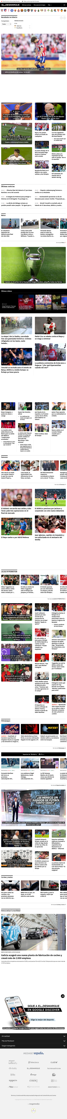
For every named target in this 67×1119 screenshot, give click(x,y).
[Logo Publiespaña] (33, 1087)
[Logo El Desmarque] (33, 1068)
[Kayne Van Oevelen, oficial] (25, 406)
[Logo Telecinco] (33, 1062)
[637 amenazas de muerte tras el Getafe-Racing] (59, 168)
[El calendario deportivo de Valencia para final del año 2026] (10, 223)
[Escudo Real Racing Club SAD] (38, 10)
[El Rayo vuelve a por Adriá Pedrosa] (16, 526)
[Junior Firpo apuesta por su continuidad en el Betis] (59, 406)
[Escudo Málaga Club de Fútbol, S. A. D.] (31, 10)
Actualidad (6, 1036)
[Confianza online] (33, 1112)
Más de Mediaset (8, 1041)
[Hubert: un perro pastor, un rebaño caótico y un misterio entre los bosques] (49, 729)
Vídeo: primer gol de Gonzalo (31, 1)
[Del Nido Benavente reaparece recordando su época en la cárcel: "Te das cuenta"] (49, 465)
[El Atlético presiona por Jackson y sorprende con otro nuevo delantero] (50, 497)
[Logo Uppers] (12, 1081)
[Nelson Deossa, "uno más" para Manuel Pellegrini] (42, 658)
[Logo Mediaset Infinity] (13, 1062)
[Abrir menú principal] (64, 5)
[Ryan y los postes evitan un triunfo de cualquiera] (42, 127)
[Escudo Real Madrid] (51, 10)
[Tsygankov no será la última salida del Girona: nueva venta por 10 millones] (59, 657)
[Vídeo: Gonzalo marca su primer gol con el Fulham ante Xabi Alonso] (16, 156)
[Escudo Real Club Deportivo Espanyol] (18, 10)
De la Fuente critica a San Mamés (11, 1)
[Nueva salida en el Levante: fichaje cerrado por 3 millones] (59, 424)
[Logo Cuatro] (54, 1062)
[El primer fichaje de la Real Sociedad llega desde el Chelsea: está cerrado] (42, 145)
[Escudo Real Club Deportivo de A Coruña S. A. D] (45, 10)
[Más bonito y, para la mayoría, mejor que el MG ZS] (49, 885)
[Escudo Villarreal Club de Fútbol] (65, 10)
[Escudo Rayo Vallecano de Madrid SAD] (41, 10)
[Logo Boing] (13, 1074)
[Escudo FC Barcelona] (21, 10)
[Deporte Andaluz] (10, 770)
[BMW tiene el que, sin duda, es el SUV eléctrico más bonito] (30, 885)
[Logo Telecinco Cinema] (33, 1080)
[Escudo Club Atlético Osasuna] (35, 10)
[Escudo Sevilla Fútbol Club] (58, 10)
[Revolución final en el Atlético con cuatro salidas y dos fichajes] (42, 165)
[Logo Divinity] (13, 1068)
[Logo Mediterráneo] (54, 1087)
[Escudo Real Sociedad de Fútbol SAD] (55, 10)
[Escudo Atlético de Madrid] (5, 10)
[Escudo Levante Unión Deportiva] (28, 10)
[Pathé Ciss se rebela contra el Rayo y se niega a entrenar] (50, 325)
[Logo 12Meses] (54, 1081)
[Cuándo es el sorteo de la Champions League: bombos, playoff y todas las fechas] (33, 265)
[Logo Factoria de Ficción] (54, 1068)
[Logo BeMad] (54, 1074)
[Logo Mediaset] (33, 1054)
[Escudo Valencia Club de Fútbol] (61, 10)
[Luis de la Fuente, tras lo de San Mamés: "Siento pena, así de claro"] (50, 111)
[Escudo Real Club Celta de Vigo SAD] (8, 10)
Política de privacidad (28, 1095)
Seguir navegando (8, 1046)
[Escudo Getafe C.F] (25, 10)
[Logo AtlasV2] (13, 1087)
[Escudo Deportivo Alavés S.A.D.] (11, 10)
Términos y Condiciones (17, 1095)
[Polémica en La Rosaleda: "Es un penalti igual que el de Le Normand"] (16, 131)
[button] (16, 111)
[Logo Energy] (33, 1074)
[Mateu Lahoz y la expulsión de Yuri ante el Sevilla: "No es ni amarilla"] (59, 148)
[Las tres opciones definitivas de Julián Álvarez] (33, 52)
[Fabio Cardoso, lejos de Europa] (42, 428)
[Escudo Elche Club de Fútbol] (15, 10)
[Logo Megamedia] (34, 1104)
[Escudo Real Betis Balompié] (48, 10)
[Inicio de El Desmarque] (10, 5)
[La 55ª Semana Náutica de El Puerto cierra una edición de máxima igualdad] (49, 763)
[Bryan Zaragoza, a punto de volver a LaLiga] (8, 406)
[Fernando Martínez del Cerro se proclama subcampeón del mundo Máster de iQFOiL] (10, 763)
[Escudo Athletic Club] (2, 10)
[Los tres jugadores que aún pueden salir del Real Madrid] (59, 127)
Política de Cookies (51, 1095)
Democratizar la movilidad (10, 952)
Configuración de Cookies (39, 1095)
